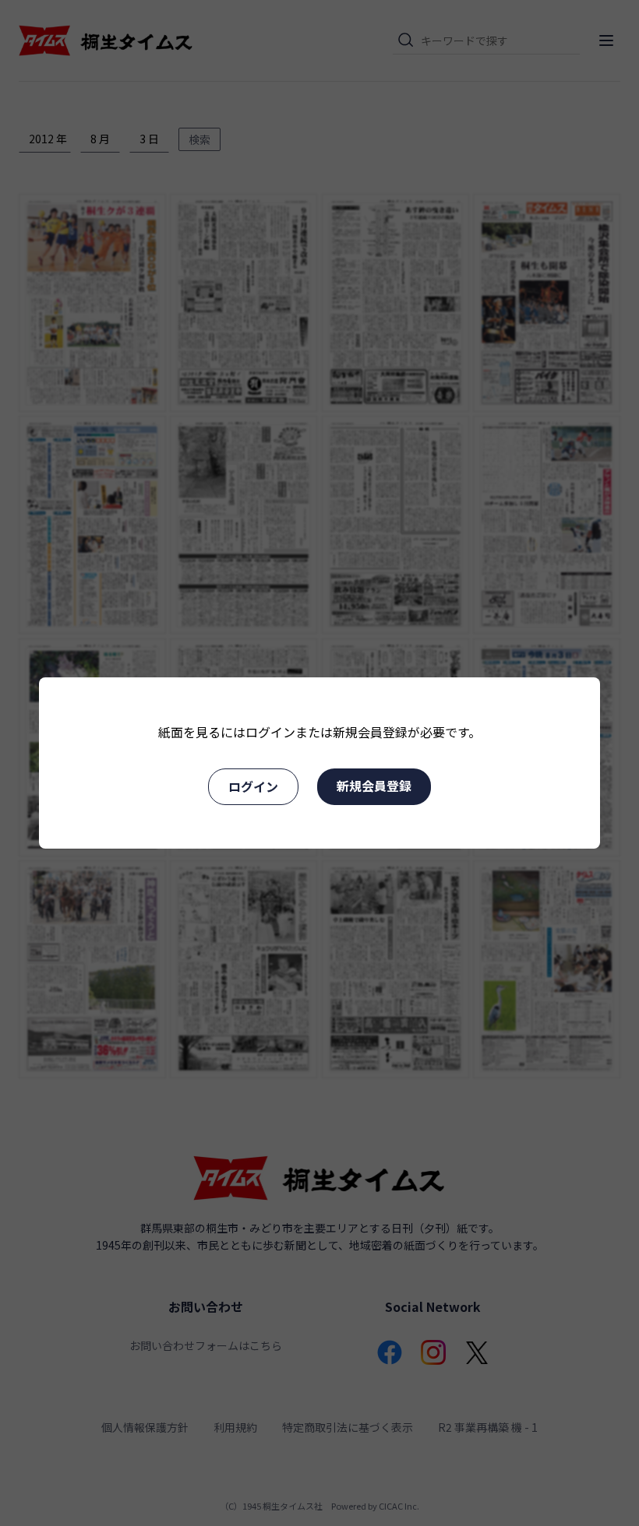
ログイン (253, 786)
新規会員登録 (374, 785)
